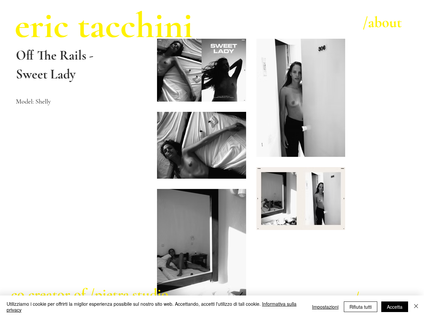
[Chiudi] (416, 307)
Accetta (394, 306)
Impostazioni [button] (325, 306)
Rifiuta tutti (360, 306)
